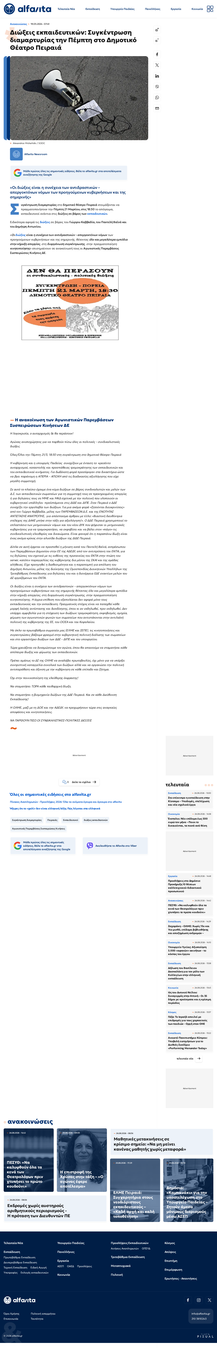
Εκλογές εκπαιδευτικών (34, 1272)
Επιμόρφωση (173, 1269)
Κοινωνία (197, 8)
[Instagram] (198, 1300)
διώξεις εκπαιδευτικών (96, 820)
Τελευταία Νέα (66, 8)
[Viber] (157, 86)
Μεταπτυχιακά (121, 1266)
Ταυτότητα (37, 1318)
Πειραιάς (52, 820)
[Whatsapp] (157, 97)
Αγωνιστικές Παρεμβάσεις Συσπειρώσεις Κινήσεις (38, 828)
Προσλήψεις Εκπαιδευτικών (130, 1243)
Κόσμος (170, 1243)
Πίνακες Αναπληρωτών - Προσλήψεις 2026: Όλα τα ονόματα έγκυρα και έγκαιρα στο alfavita (66, 801)
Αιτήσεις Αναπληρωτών (125, 1248)
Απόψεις (170, 1252)
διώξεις (45, 222)
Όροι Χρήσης (11, 1313)
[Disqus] (81, 905)
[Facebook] (157, 54)
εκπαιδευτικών (97, 213)
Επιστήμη (171, 1261)
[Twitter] (157, 65)
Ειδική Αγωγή (39, 1267)
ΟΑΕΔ (70, 1266)
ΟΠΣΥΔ (146, 1248)
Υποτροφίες (10, 1272)
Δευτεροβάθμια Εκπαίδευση (20, 1262)
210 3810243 (199, 1318)
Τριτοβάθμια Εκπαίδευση (128, 1257)
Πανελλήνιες (152, 8)
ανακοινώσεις (30, 1121)
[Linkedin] (157, 76)
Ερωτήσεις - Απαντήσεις (181, 1278)
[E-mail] (157, 108)
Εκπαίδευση (92, 8)
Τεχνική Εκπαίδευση (15, 1267)
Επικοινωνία (11, 1318)
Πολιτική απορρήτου (43, 1313)
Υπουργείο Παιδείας (122, 8)
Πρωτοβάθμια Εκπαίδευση (19, 1257)
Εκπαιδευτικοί (70, 820)
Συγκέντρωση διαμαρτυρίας (27, 820)
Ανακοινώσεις (18, 24)
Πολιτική (117, 1274)
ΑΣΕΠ (60, 1266)
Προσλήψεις (84, 1266)
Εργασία (176, 8)
